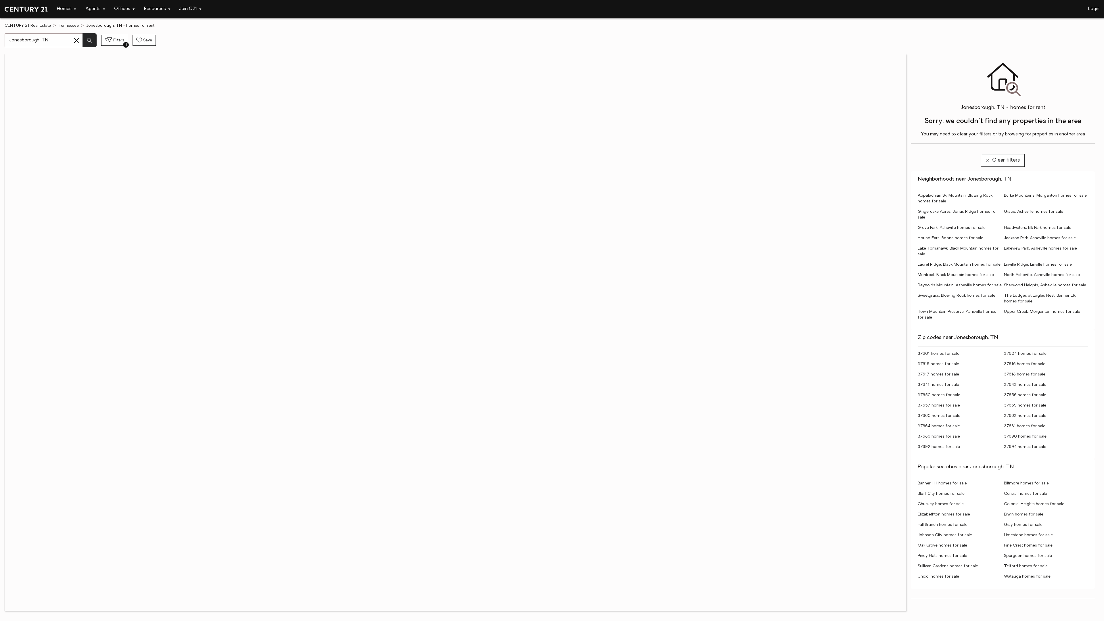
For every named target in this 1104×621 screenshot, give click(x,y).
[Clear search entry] (76, 40)
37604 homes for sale (1025, 354)
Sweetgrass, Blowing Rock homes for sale (956, 296)
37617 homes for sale (938, 374)
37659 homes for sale (1025, 405)
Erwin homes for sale (1023, 514)
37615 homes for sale (938, 364)
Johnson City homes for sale (945, 535)
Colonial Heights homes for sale (1034, 504)
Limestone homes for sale (1028, 535)
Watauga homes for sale (1027, 576)
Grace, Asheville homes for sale (1033, 212)
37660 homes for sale (939, 416)
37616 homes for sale (1024, 364)
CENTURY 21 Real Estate (28, 26)
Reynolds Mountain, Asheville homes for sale (960, 285)
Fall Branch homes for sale (942, 525)
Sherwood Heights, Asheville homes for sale (1045, 285)
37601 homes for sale (938, 354)
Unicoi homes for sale (938, 576)
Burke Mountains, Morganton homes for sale (1045, 195)
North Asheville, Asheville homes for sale (1042, 275)
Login (1093, 9)
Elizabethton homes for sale (944, 514)
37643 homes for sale (1025, 385)
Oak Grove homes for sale (942, 545)
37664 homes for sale (939, 426)
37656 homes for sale (1025, 395)
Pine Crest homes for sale (1028, 545)
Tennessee (68, 26)
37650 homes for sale (939, 395)
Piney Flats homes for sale (942, 556)
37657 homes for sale (939, 405)
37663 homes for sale (1025, 416)
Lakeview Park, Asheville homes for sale (1040, 248)
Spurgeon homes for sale (1028, 556)
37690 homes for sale (1025, 436)
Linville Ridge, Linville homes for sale (1038, 264)
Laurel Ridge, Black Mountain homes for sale (959, 264)
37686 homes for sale (939, 436)
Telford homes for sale (1026, 566)
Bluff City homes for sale (941, 494)
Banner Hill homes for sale (942, 483)
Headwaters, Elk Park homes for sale (1037, 228)
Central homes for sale (1025, 494)
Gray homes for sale (1023, 525)
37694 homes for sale (1025, 447)
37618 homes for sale (1024, 374)
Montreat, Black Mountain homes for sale (956, 275)
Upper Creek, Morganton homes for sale (1042, 312)
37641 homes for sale (938, 385)
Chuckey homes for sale (941, 504)
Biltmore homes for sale (1026, 483)
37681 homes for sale (1024, 426)
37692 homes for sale (939, 447)
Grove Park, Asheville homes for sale (952, 228)
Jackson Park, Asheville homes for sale (1040, 238)
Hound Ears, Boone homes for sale (950, 238)
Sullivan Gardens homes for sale (948, 566)
